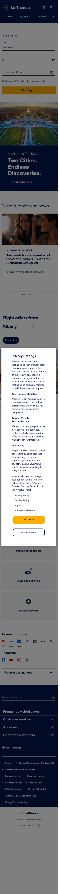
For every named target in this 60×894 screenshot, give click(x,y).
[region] (28, 447)
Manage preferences (26, 510)
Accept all (29, 520)
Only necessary (28, 532)
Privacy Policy (22, 495)
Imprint (18, 505)
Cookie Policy (22, 500)
